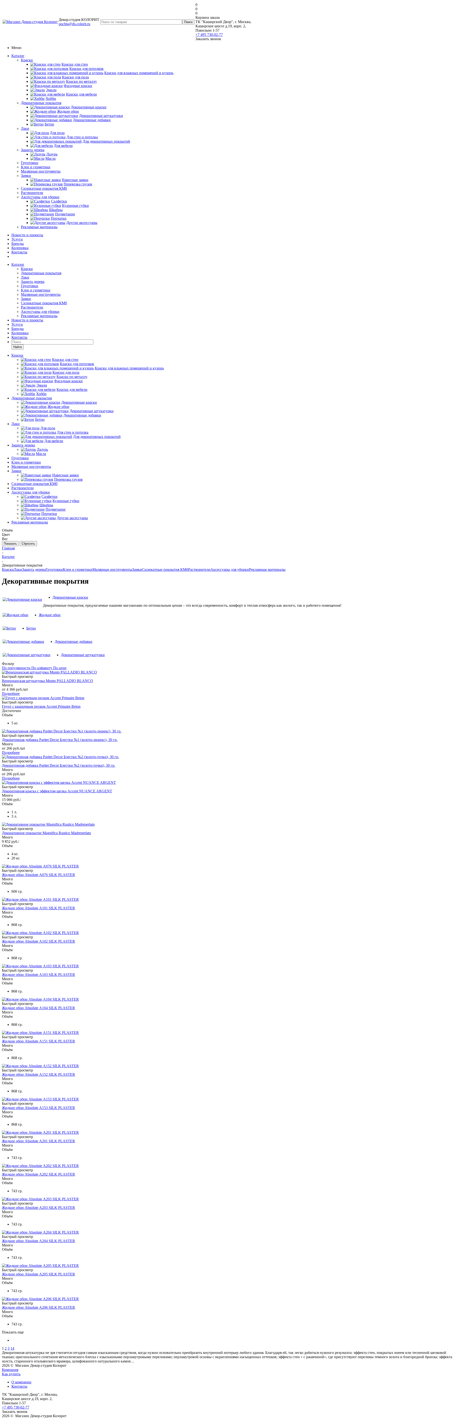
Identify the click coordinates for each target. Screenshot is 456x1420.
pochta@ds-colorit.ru (74, 24)
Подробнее (11, 694)
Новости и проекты (27, 235)
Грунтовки (29, 163)
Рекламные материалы (39, 227)
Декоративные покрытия (41, 103)
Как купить (11, 1374)
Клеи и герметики (35, 167)
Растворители (32, 193)
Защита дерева (32, 150)
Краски (27, 60)
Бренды (17, 244)
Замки (26, 176)
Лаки (25, 128)
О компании (21, 1382)
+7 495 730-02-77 (209, 35)
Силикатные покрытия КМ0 (44, 188)
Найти (17, 347)
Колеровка (19, 248)
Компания (10, 1370)
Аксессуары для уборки (40, 197)
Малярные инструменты (41, 171)
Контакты (19, 252)
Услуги (17, 239)
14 (12, 1348)
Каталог (17, 56)
